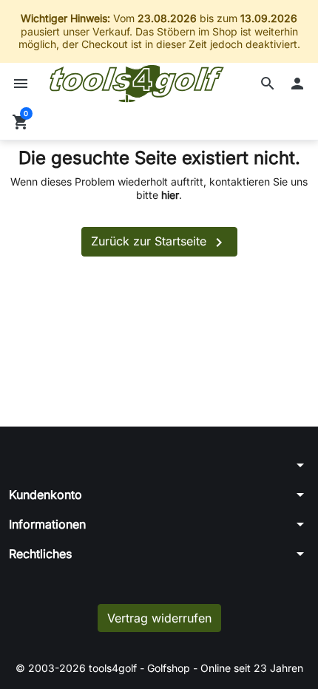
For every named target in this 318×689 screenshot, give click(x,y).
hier (170, 195)
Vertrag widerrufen (159, 618)
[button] (268, 83)
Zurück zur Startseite (159, 242)
